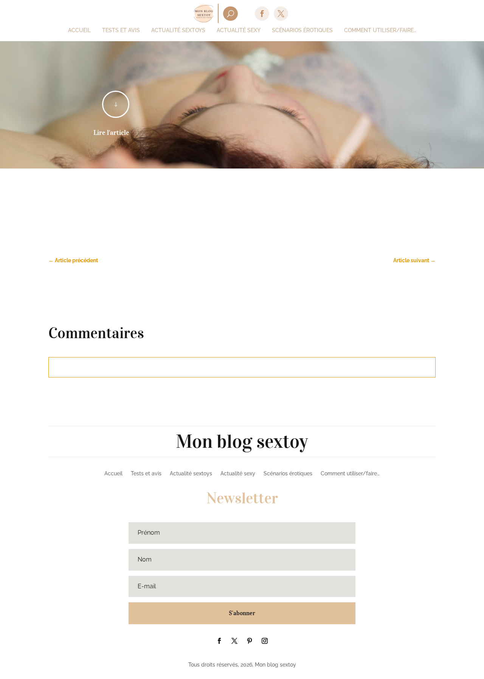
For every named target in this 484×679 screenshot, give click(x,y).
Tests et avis (146, 473)
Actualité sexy (237, 473)
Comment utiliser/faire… (350, 473)
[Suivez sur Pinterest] (250, 641)
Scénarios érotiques (288, 473)
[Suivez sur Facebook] (219, 641)
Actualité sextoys (191, 473)
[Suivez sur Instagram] (265, 641)
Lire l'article (111, 132)
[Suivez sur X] (234, 641)
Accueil (113, 473)
